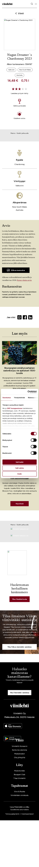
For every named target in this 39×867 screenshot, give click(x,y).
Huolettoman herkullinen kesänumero (19, 588)
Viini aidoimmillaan (19, 478)
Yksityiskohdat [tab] (19, 397)
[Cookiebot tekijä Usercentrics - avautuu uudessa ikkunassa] (28, 391)
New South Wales (19, 207)
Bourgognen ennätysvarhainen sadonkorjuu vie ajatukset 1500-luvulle (19, 370)
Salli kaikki (19, 462)
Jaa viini (11, 317)
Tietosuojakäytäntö (12, 814)
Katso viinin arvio (24, 280)
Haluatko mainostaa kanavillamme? (19, 673)
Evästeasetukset (28, 814)
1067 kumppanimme (14, 408)
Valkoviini (19, 185)
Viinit (21, 13)
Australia (19, 210)
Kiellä (19, 474)
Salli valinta (19, 468)
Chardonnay (19, 164)
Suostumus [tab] (6, 397)
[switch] (34, 440)
